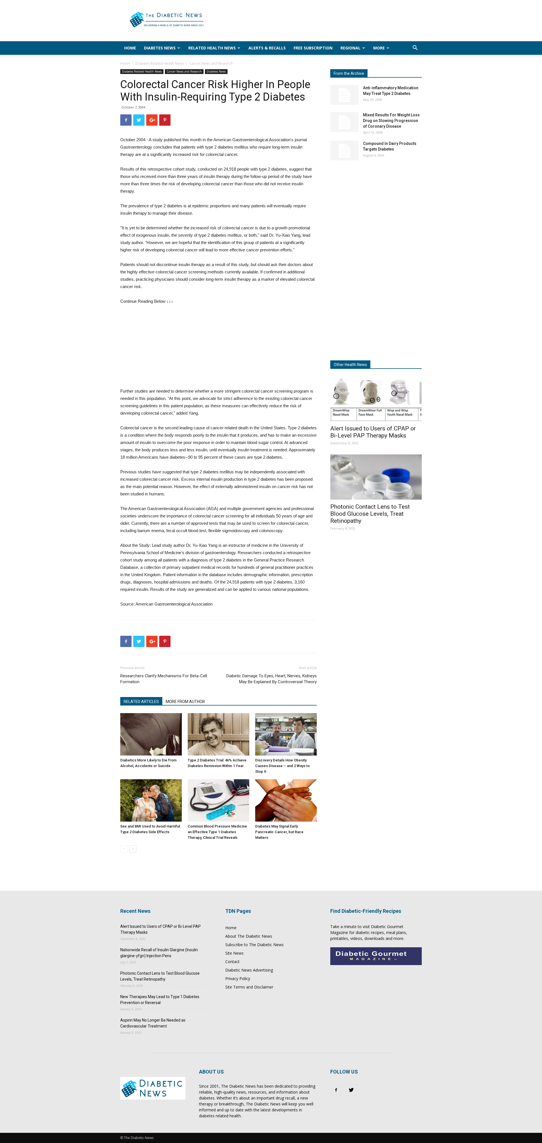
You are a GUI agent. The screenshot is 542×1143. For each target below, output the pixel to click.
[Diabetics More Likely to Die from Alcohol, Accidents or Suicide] (151, 734)
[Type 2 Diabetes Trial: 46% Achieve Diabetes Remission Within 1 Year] (218, 734)
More (379, 48)
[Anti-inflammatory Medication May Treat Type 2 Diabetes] (344, 95)
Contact (232, 961)
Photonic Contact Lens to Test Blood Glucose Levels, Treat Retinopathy (370, 513)
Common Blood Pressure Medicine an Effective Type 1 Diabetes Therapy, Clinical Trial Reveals (217, 832)
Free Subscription (313, 48)
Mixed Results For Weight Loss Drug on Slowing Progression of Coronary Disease (391, 121)
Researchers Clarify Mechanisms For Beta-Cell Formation (163, 678)
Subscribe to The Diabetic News (254, 944)
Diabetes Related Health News (160, 63)
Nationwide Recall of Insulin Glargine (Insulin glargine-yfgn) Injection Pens (159, 953)
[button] (415, 48)
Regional (350, 48)
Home (130, 48)
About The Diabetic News (248, 936)
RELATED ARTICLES (141, 701)
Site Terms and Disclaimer (249, 987)
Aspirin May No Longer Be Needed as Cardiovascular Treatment (152, 1023)
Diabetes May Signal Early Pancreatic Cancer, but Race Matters (279, 832)
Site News (234, 953)
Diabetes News (160, 48)
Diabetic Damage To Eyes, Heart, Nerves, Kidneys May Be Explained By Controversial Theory (271, 678)
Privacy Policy (237, 978)
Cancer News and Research (184, 71)
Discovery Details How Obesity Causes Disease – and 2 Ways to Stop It (282, 766)
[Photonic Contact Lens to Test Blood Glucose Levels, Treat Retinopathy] (376, 477)
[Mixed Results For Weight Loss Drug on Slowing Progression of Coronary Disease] (344, 122)
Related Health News (212, 48)
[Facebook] (336, 1090)
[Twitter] (351, 1090)
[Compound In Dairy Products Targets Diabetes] (344, 150)
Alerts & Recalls (267, 48)
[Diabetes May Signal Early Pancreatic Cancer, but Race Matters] (286, 800)
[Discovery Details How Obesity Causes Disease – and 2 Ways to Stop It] (286, 734)
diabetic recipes (370, 932)
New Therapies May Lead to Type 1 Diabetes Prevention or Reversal (159, 999)
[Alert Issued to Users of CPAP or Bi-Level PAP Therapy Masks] (376, 398)
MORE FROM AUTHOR (185, 701)
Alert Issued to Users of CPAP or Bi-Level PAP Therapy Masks (373, 432)
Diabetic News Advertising (249, 970)
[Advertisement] (319, 20)
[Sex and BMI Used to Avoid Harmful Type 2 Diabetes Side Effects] (151, 800)
